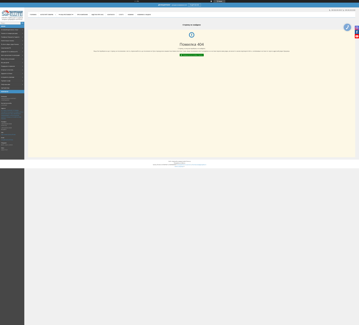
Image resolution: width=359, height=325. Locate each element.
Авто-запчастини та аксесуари (10, 55)
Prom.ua (188, 161)
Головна (33, 14)
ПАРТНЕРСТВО (5, 88)
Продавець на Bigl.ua (179, 163)
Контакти (111, 14)
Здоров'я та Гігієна (6, 73)
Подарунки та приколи (8, 66)
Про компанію (82, 14)
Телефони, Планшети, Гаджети (10, 37)
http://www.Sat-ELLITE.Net (8, 134)
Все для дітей (5, 62)
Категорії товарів (46, 14)
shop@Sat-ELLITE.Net (7, 140)
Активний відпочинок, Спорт (9, 30)
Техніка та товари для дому (9, 33)
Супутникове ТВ (6, 48)
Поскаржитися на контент (184, 164)
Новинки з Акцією (144, 14)
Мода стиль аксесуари (7, 59)
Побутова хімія (5, 84)
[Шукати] (22, 23)
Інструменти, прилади (7, 77)
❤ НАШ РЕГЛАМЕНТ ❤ (66, 14)
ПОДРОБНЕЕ (194, 5)
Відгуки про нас (98, 14)
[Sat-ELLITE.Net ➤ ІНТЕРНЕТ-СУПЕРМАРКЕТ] (12, 13)
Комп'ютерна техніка (7, 41)
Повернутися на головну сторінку (193, 55)
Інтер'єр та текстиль (7, 70)
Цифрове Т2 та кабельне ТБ (9, 51)
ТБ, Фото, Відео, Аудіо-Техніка (10, 44)
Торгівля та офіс (5, 81)
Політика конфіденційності (199, 164)
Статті (121, 14)
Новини (131, 14)
